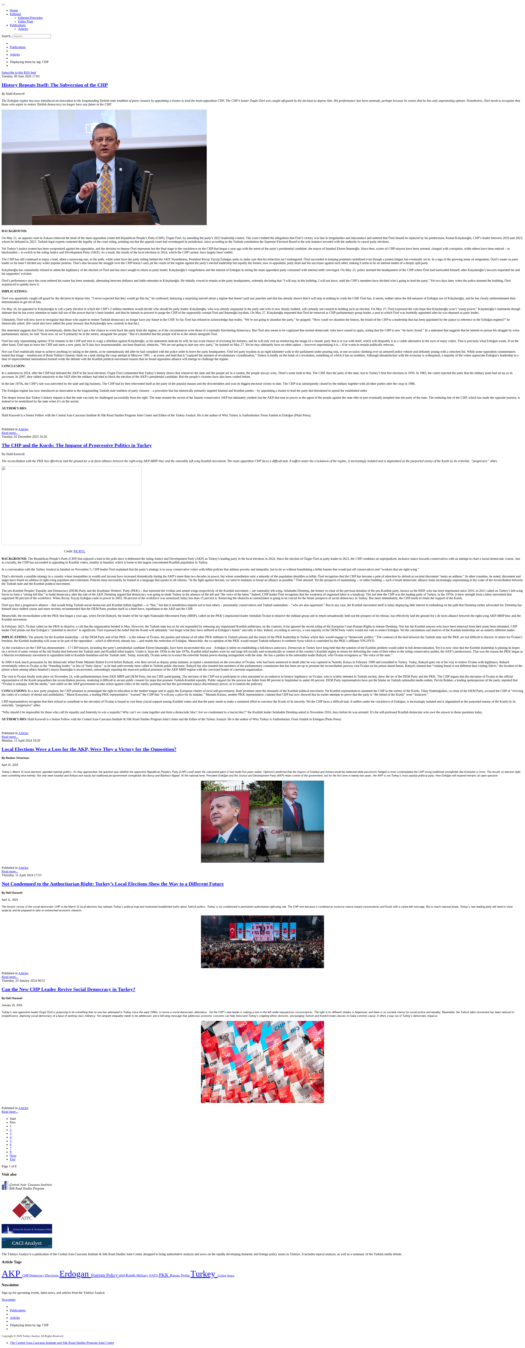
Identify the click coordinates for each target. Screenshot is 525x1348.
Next (13, 1155)
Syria (186, 1275)
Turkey (204, 1273)
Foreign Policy (105, 1275)
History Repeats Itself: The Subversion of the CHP (55, 85)
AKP (12, 1273)
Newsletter (9, 1299)
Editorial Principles (30, 17)
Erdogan (75, 1273)
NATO (154, 1275)
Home (14, 10)
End (12, 1159)
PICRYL (79, 551)
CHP (25, 1275)
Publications (18, 25)
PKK (164, 1275)
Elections (52, 1275)
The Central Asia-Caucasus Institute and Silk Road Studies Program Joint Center (62, 1343)
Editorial (15, 14)
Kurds (131, 1275)
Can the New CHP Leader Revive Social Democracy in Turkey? (68, 989)
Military (142, 1275)
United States (226, 1275)
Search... (7, 36)
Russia (175, 1275)
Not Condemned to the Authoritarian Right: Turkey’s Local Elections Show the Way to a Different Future (113, 883)
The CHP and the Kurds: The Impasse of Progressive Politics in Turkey (77, 445)
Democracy (37, 1275)
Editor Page (25, 21)
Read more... (10, 433)
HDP (122, 1275)
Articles (23, 29)
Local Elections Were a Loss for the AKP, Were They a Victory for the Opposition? (89, 749)
